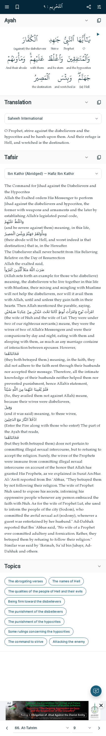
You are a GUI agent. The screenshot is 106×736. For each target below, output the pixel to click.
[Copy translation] (99, 102)
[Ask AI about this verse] (96, 691)
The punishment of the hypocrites (34, 622)
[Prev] (7, 728)
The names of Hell (66, 581)
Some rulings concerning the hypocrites (39, 631)
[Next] (99, 728)
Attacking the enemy (69, 642)
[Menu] (7, 7)
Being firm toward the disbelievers (34, 601)
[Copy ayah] (99, 20)
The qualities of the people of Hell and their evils (45, 591)
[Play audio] (98, 34)
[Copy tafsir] (99, 157)
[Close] (101, 705)
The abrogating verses (25, 581)
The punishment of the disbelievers (35, 611)
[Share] (89, 7)
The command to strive (25, 642)
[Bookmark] (17, 7)
